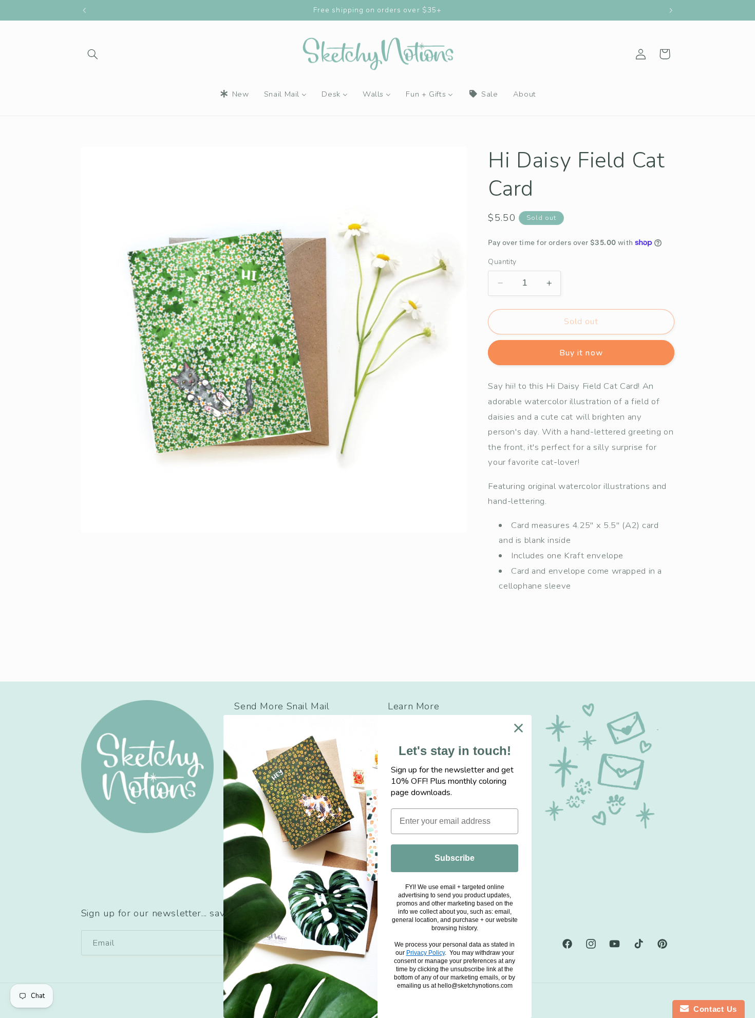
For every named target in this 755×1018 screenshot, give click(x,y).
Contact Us (713, 1009)
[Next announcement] (670, 10)
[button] (93, 54)
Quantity (502, 262)
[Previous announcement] (84, 10)
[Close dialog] (518, 728)
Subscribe (455, 858)
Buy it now (581, 352)
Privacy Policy (425, 952)
